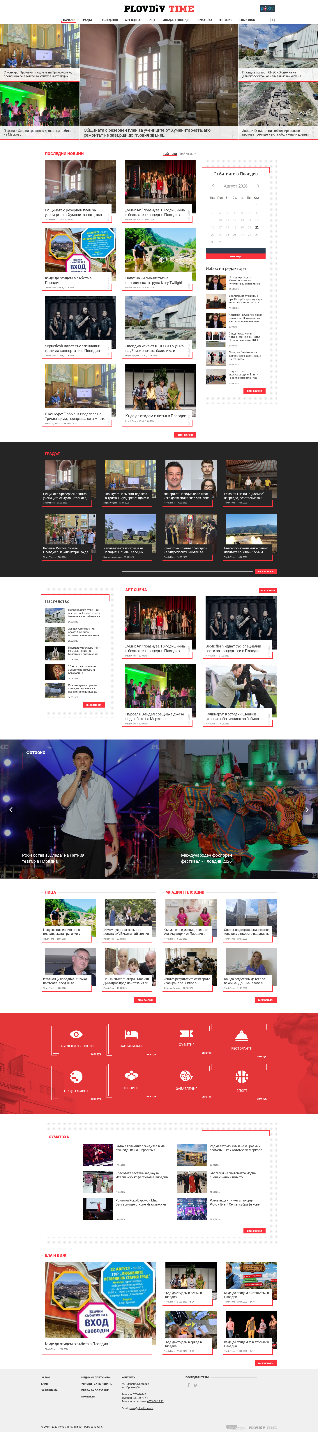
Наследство (109, 20)
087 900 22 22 (155, 1401)
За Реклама (49, 1390)
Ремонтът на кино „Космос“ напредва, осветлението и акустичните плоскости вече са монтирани (247, 496)
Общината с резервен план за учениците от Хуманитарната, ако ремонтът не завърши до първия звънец (147, 133)
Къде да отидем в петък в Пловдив (155, 416)
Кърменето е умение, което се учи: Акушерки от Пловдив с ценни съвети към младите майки (186, 932)
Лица (151, 20)
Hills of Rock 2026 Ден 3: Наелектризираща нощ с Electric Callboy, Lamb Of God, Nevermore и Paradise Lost (213, 852)
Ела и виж (247, 20)
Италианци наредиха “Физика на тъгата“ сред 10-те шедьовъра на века (65, 981)
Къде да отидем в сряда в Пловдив (183, 1344)
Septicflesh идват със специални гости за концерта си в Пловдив (72, 348)
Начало (69, 20)
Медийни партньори (96, 1377)
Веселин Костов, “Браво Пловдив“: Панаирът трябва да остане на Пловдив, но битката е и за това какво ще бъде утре (66, 550)
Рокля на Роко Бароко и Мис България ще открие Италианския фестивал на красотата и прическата (141, 1202)
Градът (87, 20)
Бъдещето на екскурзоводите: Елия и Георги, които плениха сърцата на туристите (243, 374)
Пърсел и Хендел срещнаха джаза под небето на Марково (37, 132)
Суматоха (204, 20)
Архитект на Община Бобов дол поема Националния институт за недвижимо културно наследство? (245, 317)
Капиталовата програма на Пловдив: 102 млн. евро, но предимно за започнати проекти (123, 550)
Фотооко (225, 20)
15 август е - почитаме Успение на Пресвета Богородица (82, 669)
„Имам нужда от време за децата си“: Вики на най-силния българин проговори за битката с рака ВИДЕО (126, 932)
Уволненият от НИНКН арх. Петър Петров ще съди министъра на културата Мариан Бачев (246, 298)
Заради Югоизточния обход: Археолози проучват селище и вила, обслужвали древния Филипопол (276, 132)
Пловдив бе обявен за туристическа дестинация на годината (245, 355)
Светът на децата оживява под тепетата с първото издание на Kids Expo (247, 932)
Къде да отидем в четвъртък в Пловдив (246, 1295)
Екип (44, 1383)
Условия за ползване (96, 1383)
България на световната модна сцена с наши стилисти (233, 1175)
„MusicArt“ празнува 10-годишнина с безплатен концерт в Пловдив (155, 212)
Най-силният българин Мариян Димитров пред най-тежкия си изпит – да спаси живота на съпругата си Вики (126, 981)
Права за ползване (95, 1390)
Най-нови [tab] (170, 154)
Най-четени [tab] (188, 154)
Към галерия (299, 870)
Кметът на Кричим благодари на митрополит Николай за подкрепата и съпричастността (186, 550)
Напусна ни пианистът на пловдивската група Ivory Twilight (153, 280)
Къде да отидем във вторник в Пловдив (246, 1344)
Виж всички (185, 434)
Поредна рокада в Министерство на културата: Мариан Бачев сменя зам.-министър (244, 280)
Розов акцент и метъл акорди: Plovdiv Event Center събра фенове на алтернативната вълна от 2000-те (235, 1202)
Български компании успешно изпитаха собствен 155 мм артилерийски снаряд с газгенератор (246, 550)
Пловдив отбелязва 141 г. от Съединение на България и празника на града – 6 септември (84, 650)
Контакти (88, 1396)
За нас (46, 1377)
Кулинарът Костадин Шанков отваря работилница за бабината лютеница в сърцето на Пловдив (234, 716)
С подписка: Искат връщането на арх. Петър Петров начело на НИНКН (245, 336)
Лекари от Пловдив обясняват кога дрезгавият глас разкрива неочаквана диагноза (187, 496)
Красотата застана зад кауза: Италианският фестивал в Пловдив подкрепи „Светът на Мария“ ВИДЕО (142, 1175)
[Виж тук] (76, 1039)
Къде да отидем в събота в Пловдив (68, 280)
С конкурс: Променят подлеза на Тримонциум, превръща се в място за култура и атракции (38, 74)
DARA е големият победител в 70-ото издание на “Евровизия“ (140, 1148)
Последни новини (64, 154)
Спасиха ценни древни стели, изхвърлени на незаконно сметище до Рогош (82, 688)
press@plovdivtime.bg (141, 1408)
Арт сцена (132, 20)
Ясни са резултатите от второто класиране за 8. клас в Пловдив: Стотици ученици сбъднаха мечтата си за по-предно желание (187, 981)
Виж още (235, 256)
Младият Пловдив (176, 20)
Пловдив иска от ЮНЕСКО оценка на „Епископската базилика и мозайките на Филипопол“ (271, 74)
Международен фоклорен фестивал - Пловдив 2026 (47, 858)
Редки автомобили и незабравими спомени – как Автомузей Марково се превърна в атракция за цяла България (236, 1148)
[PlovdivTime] (237, 1427)
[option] (79, 809)
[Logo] (159, 7)
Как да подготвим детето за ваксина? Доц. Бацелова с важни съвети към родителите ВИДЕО (246, 981)
